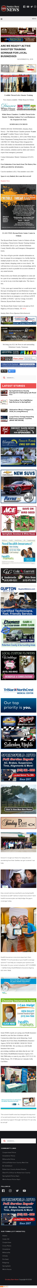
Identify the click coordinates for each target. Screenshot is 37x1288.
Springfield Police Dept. (11, 1176)
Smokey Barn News (12, 1280)
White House (7, 1269)
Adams (4, 1236)
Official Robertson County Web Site (15, 1162)
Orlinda (5, 1256)
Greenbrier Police (8, 1156)
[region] (18, 430)
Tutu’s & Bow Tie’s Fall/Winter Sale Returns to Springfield (21, 401)
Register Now (5, 181)
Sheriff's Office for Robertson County (16, 1173)
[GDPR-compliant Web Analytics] (4, 1287)
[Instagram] (35, 6)
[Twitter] (32, 6)
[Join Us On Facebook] (18, 365)
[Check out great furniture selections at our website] (18, 68)
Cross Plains (6, 1246)
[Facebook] (24, 6)
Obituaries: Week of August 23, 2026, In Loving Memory (21, 411)
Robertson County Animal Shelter (14, 1169)
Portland (5, 1259)
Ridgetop (5, 1263)
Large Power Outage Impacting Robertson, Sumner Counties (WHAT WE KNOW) (21, 418)
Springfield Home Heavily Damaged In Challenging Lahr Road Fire (22, 393)
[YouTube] (24, 1190)
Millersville (6, 1252)
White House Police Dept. (11, 1179)
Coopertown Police (9, 1152)
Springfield (6, 1266)
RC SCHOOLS (7, 1166)
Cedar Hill (5, 1239)
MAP (24, 308)
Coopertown (6, 1242)
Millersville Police (8, 1159)
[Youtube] (28, 6)
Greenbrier (6, 1249)
